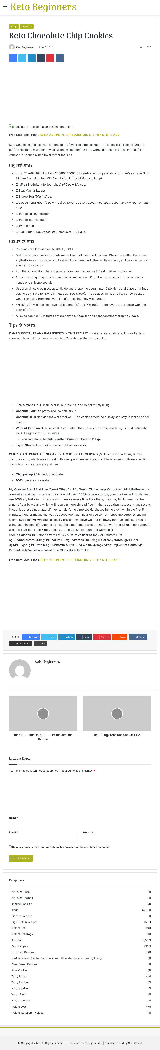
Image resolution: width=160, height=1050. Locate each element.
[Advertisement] (80, 95)
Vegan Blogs (19, 994)
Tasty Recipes (20, 982)
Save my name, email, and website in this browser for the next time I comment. (61, 846)
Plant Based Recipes (24, 964)
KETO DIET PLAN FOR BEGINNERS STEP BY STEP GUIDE (79, 135)
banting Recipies (21, 903)
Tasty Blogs (18, 976)
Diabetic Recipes (21, 915)
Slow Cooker (19, 970)
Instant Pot (18, 928)
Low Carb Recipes (22, 952)
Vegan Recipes (20, 1000)
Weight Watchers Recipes (27, 1012)
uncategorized (20, 988)
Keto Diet (27, 26)
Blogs (14, 26)
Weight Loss (19, 1006)
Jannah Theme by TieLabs (86, 1043)
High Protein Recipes (24, 922)
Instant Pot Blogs (22, 934)
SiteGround (135, 1043)
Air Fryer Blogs (20, 891)
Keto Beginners (24, 47)
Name (13, 817)
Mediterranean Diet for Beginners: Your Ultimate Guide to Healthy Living (56, 958)
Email (13, 832)
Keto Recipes (19, 946)
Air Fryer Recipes (22, 897)
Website (88, 832)
